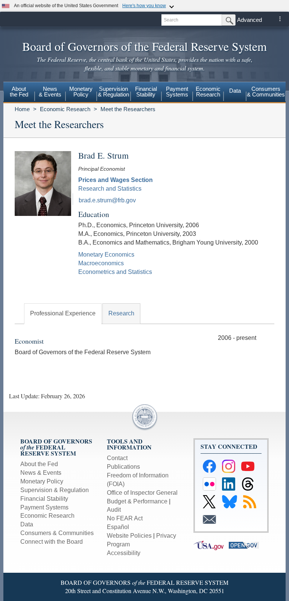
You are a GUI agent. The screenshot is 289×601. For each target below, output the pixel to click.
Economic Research (65, 109)
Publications (123, 466)
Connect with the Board (51, 541)
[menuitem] (19, 92)
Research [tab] (121, 313)
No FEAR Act (125, 518)
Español (118, 527)
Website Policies (129, 535)
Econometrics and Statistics (115, 272)
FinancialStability (146, 92)
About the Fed (39, 464)
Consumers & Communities (266, 92)
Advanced (249, 20)
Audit (114, 509)
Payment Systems (44, 507)
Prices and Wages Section (115, 180)
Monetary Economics (106, 254)
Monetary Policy (41, 481)
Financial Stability (44, 498)
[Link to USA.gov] (211, 544)
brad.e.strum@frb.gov (107, 200)
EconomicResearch (208, 92)
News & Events (40, 472)
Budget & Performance (137, 501)
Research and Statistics (109, 188)
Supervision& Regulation (113, 92)
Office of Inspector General (142, 492)
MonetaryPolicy (81, 92)
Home (22, 109)
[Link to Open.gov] (246, 544)
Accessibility (123, 553)
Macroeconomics (101, 263)
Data (235, 90)
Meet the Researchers (127, 109)
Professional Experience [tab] (63, 313)
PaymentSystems (177, 92)
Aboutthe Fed (19, 92)
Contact (117, 458)
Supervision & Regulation (54, 490)
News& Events (50, 92)
